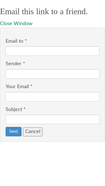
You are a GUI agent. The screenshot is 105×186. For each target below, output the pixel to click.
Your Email (19, 86)
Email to (16, 41)
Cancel (32, 131)
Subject (16, 109)
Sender (15, 63)
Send (13, 132)
